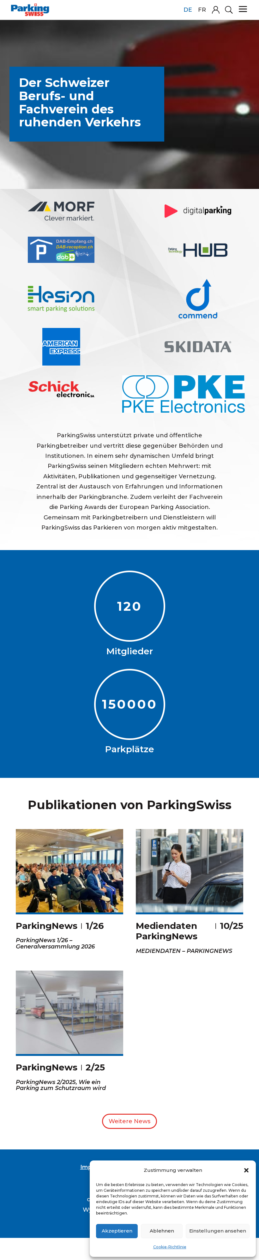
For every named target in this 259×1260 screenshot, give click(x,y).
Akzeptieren (117, 1231)
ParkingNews (46, 926)
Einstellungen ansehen (217, 1231)
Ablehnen (162, 1231)
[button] (246, 1170)
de (188, 9)
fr (202, 9)
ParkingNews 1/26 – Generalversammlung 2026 (55, 943)
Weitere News (129, 1121)
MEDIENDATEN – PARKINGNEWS (184, 951)
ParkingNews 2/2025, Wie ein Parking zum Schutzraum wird (61, 1085)
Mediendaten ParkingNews (166, 931)
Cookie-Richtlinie (169, 1247)
